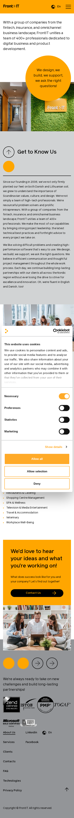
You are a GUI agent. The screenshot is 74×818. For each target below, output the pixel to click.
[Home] (11, 7)
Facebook (32, 742)
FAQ (5, 771)
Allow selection (37, 471)
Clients (8, 752)
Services (9, 742)
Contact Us (33, 593)
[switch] (64, 408)
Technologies (12, 781)
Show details (53, 446)
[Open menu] (68, 7)
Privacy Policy (12, 790)
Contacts (9, 761)
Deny (37, 483)
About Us (9, 732)
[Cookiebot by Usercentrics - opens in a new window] (53, 331)
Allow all (37, 458)
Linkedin (31, 732)
